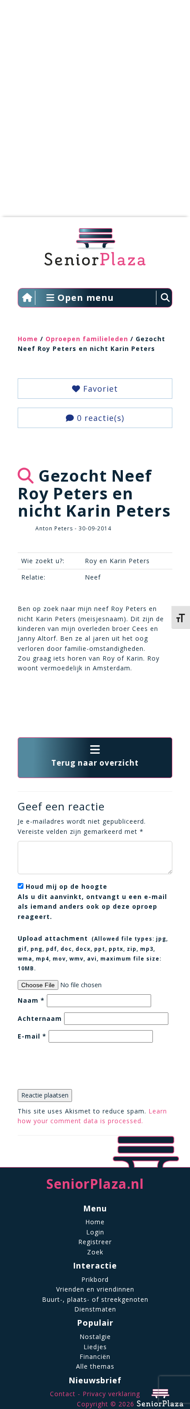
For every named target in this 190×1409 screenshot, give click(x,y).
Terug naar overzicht (95, 763)
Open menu (84, 298)
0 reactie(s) (99, 418)
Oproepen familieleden (87, 339)
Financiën (95, 1356)
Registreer (95, 1242)
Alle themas (95, 1366)
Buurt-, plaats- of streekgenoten (95, 1299)
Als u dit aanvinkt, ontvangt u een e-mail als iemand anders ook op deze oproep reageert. (92, 901)
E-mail (32, 1036)
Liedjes (95, 1347)
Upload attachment (93, 953)
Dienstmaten (95, 1309)
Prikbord (95, 1279)
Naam (31, 1000)
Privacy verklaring (111, 1394)
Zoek (95, 1252)
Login (95, 1232)
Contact (63, 1394)
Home (28, 339)
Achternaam (40, 1018)
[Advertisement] (95, 113)
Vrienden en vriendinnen (95, 1289)
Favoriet (99, 388)
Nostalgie (95, 1336)
